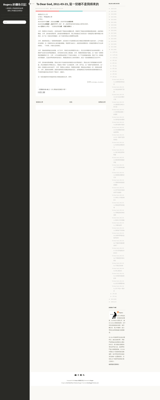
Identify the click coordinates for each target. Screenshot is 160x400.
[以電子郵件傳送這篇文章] (39, 92)
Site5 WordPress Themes (72, 383)
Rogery (121, 312)
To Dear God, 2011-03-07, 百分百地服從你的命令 (118, 250)
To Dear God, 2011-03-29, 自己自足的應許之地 (118, 97)
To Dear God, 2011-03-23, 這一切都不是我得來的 (67, 4)
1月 (113, 296)
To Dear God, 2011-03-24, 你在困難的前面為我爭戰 (118, 130)
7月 (113, 66)
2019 (112, 28)
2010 (112, 299)
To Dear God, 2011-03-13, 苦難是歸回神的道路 (118, 212)
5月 (113, 71)
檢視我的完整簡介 (114, 364)
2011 (112, 49)
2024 (112, 14)
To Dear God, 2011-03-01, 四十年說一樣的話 (118, 288)
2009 (112, 302)
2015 (112, 38)
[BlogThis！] (40, 92)
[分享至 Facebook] (44, 92)
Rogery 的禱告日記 (14, 4)
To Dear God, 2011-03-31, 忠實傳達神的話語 (118, 82)
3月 (113, 77)
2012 (112, 47)
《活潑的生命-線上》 (44, 89)
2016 (112, 36)
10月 (113, 57)
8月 (113, 63)
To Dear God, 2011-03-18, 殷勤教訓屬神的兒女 (118, 175)
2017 (112, 33)
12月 (113, 52)
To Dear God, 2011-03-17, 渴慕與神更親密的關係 (118, 182)
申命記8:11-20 (48, 17)
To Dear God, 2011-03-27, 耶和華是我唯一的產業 (118, 112)
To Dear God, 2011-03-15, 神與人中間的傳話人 (118, 197)
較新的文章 (39, 102)
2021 (112, 22)
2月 (113, 294)
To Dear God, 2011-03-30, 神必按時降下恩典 (118, 89)
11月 (113, 55)
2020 (112, 25)
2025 (112, 11)
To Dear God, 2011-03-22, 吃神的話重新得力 (118, 145)
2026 (112, 8)
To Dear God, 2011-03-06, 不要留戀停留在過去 (118, 258)
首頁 (70, 102)
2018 (112, 30)
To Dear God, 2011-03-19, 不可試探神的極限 (118, 167)
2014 (112, 41)
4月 (113, 74)
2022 (112, 19)
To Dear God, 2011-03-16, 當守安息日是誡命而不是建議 (118, 190)
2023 (112, 17)
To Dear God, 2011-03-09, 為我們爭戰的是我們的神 (118, 235)
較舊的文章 (102, 102)
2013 (112, 44)
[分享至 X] (42, 92)
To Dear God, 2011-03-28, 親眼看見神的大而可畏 (118, 104)
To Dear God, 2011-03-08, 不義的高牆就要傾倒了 (118, 243)
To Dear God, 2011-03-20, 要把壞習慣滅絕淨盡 (118, 160)
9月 (113, 60)
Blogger (91, 380)
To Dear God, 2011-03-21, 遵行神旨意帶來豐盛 (118, 152)
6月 (113, 68)
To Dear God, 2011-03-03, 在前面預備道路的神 (118, 276)
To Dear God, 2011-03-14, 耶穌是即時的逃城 (118, 205)
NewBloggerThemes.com (93, 383)
